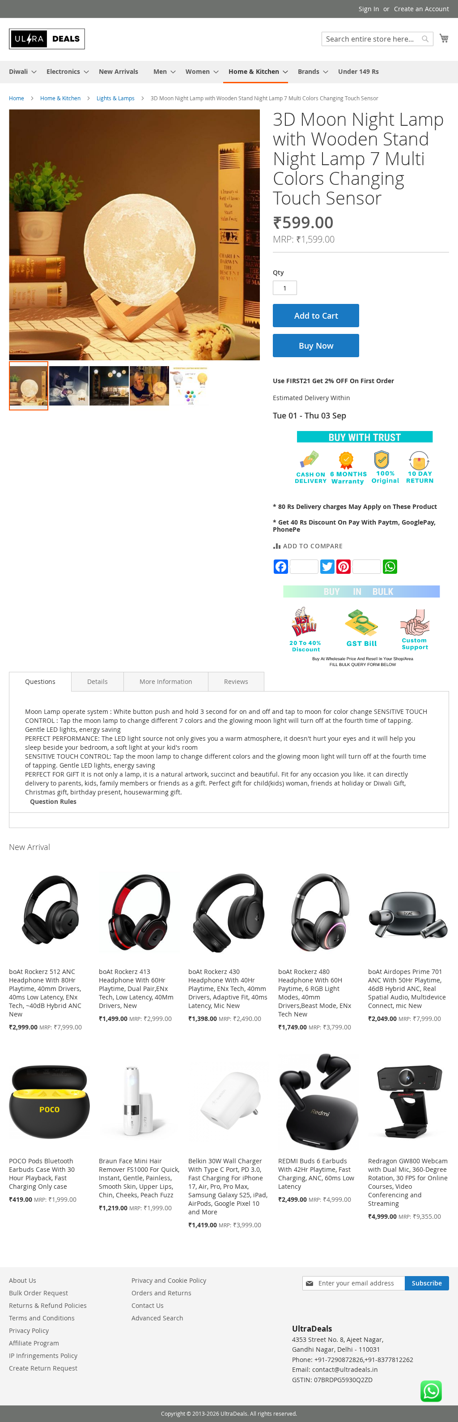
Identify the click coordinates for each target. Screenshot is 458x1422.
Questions (40, 681)
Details (97, 681)
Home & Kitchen (60, 98)
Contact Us (147, 1305)
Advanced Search (157, 1318)
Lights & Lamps (116, 98)
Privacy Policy (29, 1330)
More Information (166, 681)
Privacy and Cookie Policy (168, 1280)
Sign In (369, 8)
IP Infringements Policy (43, 1355)
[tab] (40, 682)
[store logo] (47, 39)
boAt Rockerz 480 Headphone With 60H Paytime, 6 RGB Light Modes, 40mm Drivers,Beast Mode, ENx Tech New (314, 992)
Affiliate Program (34, 1343)
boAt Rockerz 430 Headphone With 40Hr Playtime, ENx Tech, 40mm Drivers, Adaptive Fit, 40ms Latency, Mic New (227, 988)
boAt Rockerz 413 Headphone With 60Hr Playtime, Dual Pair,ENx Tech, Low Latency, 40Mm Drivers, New (136, 988)
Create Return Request (43, 1368)
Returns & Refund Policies (48, 1305)
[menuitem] (20, 71)
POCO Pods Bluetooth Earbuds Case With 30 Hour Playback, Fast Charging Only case (42, 1174)
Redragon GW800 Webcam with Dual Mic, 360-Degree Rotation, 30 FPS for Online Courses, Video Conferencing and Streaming (408, 1182)
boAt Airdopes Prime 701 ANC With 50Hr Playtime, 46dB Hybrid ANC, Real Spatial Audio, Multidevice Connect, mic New (407, 988)
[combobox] (377, 39)
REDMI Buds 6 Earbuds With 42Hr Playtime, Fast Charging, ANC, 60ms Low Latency (316, 1174)
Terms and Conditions (42, 1318)
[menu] (229, 72)
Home (16, 98)
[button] (69, 385)
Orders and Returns (161, 1293)
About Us (22, 1280)
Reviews (236, 681)
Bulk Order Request (38, 1293)
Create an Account (421, 8)
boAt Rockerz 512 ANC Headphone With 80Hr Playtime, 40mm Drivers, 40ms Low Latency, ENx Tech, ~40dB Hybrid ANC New (45, 992)
